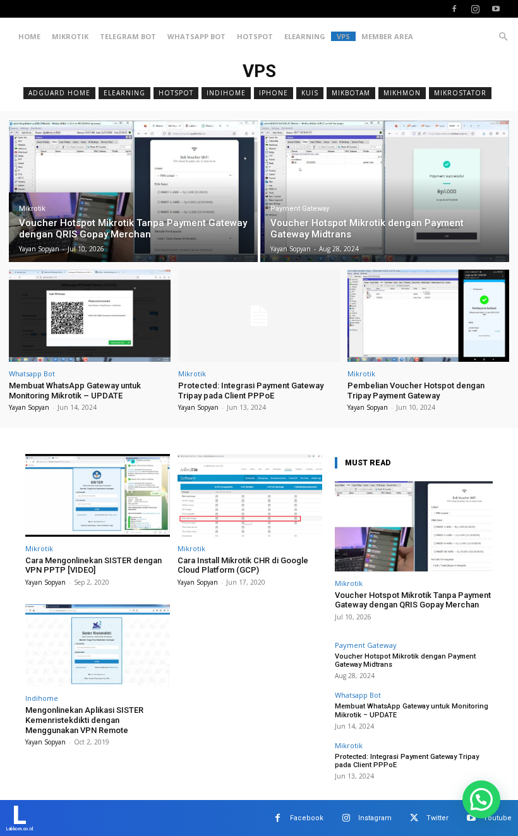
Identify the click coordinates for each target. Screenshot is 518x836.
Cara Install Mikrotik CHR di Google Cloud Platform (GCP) (243, 565)
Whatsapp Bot (196, 36)
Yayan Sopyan (29, 407)
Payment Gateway (299, 209)
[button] (503, 37)
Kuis (309, 92)
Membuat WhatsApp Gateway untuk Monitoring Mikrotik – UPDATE (75, 390)
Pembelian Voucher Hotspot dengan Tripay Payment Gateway (416, 390)
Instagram (375, 818)
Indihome (226, 92)
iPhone (273, 92)
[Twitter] (414, 818)
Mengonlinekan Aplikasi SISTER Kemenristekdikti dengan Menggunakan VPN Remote (84, 719)
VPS (343, 36)
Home (29, 36)
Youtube (497, 818)
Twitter (437, 818)
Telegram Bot (128, 36)
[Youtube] (495, 9)
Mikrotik (70, 36)
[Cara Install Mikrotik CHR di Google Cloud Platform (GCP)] (250, 495)
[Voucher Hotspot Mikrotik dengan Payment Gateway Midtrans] (384, 192)
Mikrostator (460, 92)
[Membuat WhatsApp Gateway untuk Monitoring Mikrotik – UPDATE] (90, 316)
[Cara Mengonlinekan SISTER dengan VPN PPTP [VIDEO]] (97, 495)
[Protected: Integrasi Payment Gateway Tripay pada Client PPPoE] (259, 316)
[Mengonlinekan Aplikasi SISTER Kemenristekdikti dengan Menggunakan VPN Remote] (97, 645)
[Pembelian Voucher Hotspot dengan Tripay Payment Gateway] (428, 316)
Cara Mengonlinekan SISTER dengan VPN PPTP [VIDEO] (93, 565)
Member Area (387, 36)
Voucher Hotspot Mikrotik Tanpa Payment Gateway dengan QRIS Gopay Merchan (413, 600)
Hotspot (255, 36)
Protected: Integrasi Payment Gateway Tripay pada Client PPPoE (250, 390)
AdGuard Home (59, 92)
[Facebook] (454, 9)
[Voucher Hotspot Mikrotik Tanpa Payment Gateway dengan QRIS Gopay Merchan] (133, 192)
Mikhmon (402, 92)
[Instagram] (475, 9)
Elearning (304, 36)
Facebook (306, 818)
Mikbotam (351, 92)
